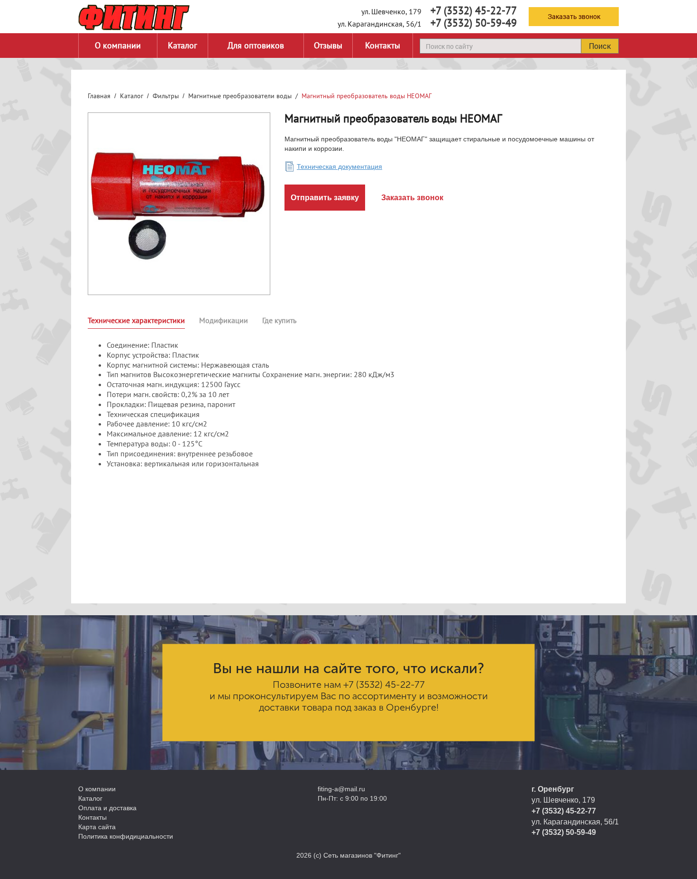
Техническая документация (339, 166)
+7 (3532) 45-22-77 (474, 10)
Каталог (182, 45)
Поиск (600, 46)
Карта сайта (97, 827)
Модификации (223, 320)
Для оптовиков (256, 45)
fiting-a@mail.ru (341, 789)
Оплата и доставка (107, 808)
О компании (118, 45)
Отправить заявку (325, 198)
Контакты (382, 45)
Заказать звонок (574, 16)
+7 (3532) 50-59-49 (474, 22)
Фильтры (166, 96)
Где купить (279, 320)
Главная (99, 96)
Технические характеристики (136, 320)
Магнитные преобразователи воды (240, 96)
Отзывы (328, 45)
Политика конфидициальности (125, 836)
